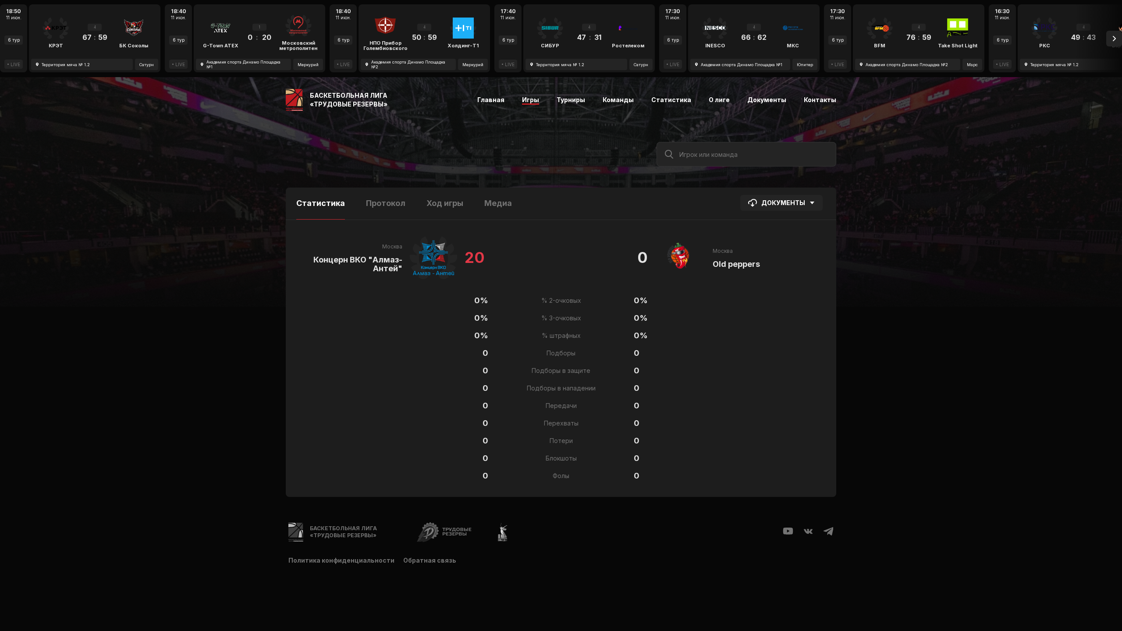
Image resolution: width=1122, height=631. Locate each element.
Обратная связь (429, 560)
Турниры (571, 99)
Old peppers (736, 264)
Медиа (498, 203)
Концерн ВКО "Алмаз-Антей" (357, 264)
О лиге (719, 99)
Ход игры (444, 203)
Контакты (820, 99)
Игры (530, 99)
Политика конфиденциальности (341, 560)
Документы (766, 99)
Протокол (385, 203)
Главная (490, 99)
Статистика (671, 99)
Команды (618, 99)
